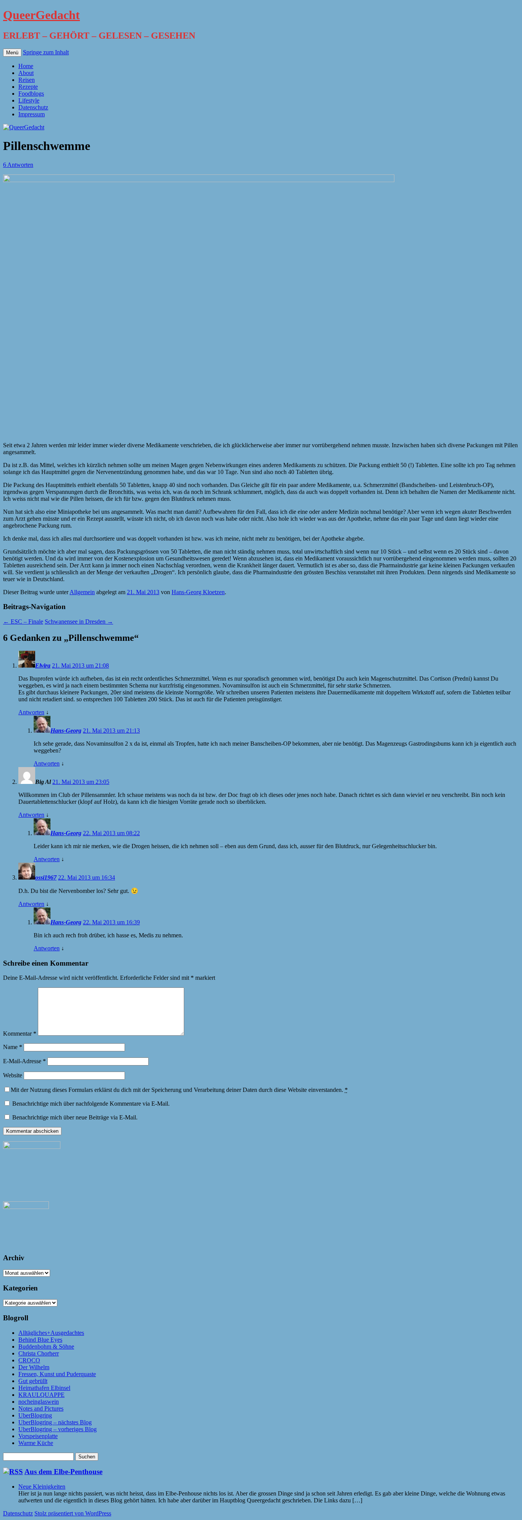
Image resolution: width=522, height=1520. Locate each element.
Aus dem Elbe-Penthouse (63, 1472)
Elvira (42, 665)
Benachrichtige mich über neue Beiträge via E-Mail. (75, 1117)
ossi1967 (46, 877)
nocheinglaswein (38, 1401)
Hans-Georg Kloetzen (198, 592)
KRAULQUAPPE (41, 1394)
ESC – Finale (23, 621)
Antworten (31, 712)
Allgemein (82, 592)
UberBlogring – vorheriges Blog (57, 1429)
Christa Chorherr (38, 1353)
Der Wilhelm (33, 1367)
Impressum (31, 114)
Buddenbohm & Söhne (46, 1346)
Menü (12, 52)
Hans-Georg (65, 730)
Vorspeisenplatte (38, 1436)
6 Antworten (18, 164)
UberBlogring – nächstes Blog (55, 1422)
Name (12, 1047)
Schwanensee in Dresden (79, 621)
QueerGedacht (41, 15)
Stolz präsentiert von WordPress (72, 1513)
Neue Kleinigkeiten (41, 1486)
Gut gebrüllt (32, 1381)
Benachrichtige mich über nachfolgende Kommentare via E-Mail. (91, 1103)
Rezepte (28, 86)
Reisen (26, 80)
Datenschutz (33, 107)
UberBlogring (35, 1415)
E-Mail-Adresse (24, 1061)
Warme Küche (35, 1443)
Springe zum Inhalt (46, 52)
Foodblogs (31, 93)
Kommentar (19, 1033)
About (26, 73)
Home (25, 66)
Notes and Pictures (40, 1408)
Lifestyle (28, 100)
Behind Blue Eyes (40, 1339)
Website (12, 1075)
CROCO (29, 1360)
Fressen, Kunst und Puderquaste (57, 1374)
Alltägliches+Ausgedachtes (51, 1332)
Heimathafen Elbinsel (44, 1388)
